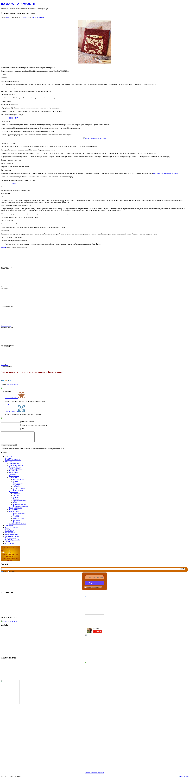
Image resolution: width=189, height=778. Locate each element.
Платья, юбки (13, 472)
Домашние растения (11, 534)
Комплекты (16, 493)
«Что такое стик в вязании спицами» (165, 173)
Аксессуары (13, 477)
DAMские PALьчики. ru (18, 4)
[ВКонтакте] (2, 380)
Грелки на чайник (19, 518)
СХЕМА (13, 183)
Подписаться (94, 583)
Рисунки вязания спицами (17, 524)
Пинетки (16, 499)
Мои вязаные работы (16, 465)
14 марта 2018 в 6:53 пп (11, 398)
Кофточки (16, 495)
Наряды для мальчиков (20, 506)
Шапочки (16, 497)
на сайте (5, 571)
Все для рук (16, 485)
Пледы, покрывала (19, 513)
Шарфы (15, 481)
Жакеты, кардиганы (15, 469)
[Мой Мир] (8, 380)
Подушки (40, 17)
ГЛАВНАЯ (8, 456)
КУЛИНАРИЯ (9, 525)
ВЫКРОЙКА (13, 118)
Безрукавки (12, 474)
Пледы (15, 502)
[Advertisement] (60, 735)
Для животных (14, 509)
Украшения (16, 486)
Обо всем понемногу (12, 536)
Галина (7, 17)
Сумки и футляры (19, 488)
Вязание (34, 17)
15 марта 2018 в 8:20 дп (11, 411)
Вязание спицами (12, 384)
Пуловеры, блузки (15, 467)
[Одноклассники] (6, 380)
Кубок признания (10, 538)
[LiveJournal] (10, 380)
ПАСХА (7, 529)
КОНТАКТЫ (9, 543)
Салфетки (16, 516)
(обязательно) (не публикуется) (34, 425)
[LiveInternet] (13, 380)
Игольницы (16, 522)
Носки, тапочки (18, 490)
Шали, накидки (18, 483)
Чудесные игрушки (11, 527)
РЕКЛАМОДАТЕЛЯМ (12, 540)
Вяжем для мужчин (15, 508)
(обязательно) (27, 421)
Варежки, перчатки (19, 501)
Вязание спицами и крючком (94, 773)
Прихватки (16, 520)
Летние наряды (14, 470)
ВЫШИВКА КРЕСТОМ (13, 460)
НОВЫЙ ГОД (9, 531)
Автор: (3, 247)
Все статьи (8, 458)
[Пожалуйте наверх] (184, 777)
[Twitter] (4, 380)
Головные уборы (18, 479)
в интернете (12, 571)
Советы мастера (14, 463)
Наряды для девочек (19, 504)
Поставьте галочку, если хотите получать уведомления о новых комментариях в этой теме (33, 449)
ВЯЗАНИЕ (8, 461)
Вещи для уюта (25, 17)
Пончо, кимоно (14, 476)
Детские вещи (13, 492)
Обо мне (7, 541)
